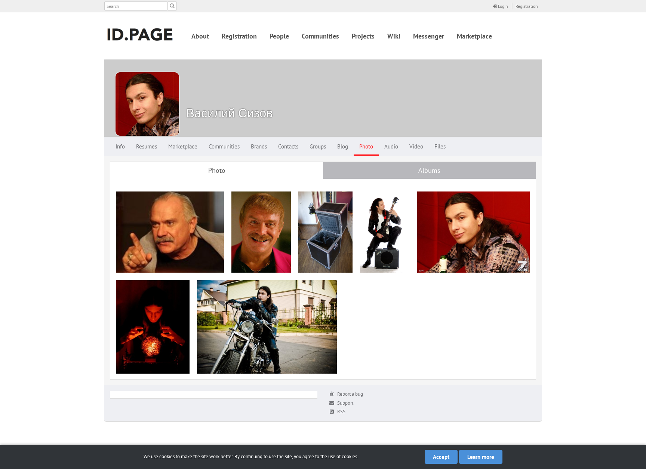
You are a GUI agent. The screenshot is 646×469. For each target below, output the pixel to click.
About (200, 36)
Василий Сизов (229, 113)
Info (120, 146)
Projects (363, 36)
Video (416, 146)
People (279, 36)
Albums (429, 170)
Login (502, 6)
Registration (527, 6)
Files (440, 146)
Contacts (288, 146)
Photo (366, 146)
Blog (342, 146)
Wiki (393, 36)
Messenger (428, 36)
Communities (320, 36)
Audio (391, 146)
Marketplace (474, 36)
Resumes (146, 146)
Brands (259, 146)
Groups (318, 146)
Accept (441, 456)
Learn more (480, 456)
